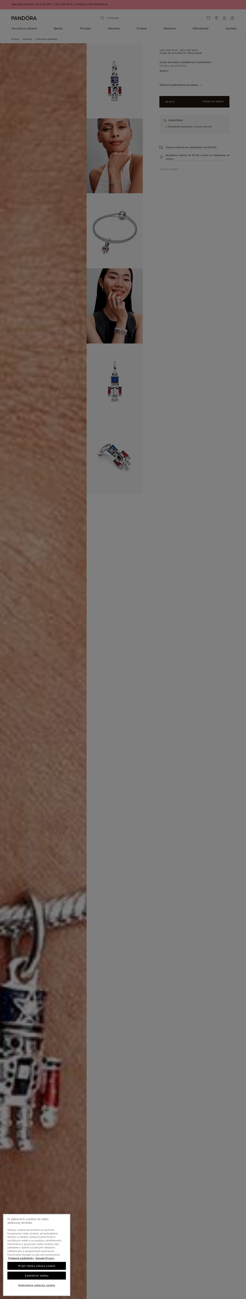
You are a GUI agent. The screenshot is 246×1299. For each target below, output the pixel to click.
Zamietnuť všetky (37, 1275)
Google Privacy (44, 1258)
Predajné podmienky (21, 1258)
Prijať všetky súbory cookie (36, 1265)
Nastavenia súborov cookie (36, 1285)
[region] (36, 1255)
